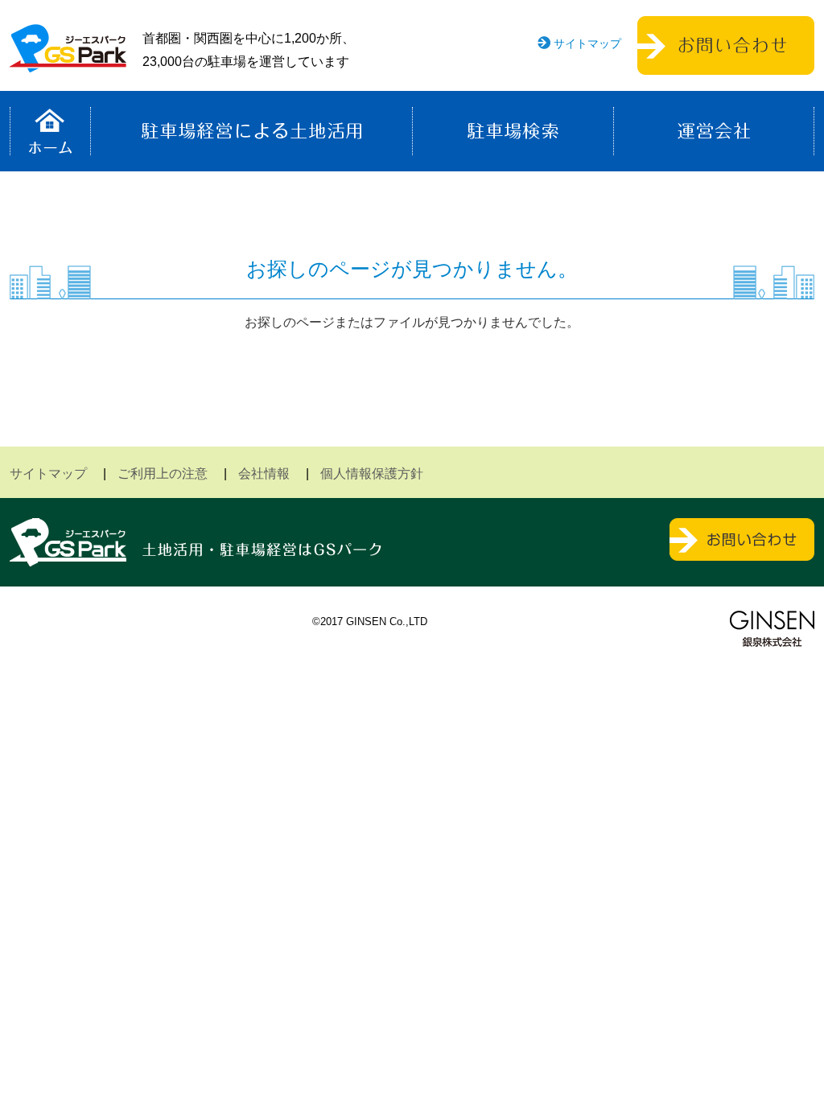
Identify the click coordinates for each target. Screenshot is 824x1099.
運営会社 (714, 131)
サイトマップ (587, 43)
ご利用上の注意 (162, 473)
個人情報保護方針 (371, 473)
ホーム (50, 131)
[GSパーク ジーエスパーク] (68, 60)
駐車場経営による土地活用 (251, 131)
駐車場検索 (513, 131)
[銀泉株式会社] (772, 629)
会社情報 (264, 473)
